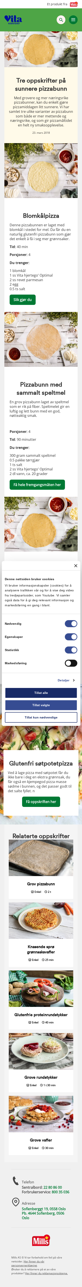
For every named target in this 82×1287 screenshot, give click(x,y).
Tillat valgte (41, 705)
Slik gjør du (23, 299)
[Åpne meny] (73, 19)
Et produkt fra (57, 4)
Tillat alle (41, 693)
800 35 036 (60, 1192)
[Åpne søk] (61, 19)
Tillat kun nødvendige (41, 717)
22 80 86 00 (53, 1187)
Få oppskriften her (41, 801)
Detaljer (63, 680)
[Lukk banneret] (75, 565)
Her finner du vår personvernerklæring (27, 1263)
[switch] (71, 636)
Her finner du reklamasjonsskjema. (46, 1273)
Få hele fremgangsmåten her (37, 484)
